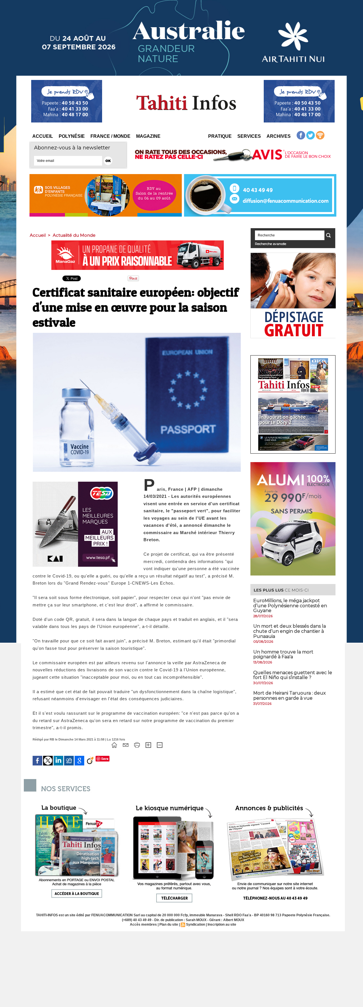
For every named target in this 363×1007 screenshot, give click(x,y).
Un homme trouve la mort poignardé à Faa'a (283, 654)
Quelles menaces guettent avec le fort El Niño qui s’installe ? (292, 675)
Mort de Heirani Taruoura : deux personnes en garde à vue (289, 695)
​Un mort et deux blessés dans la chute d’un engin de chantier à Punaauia (289, 631)
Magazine (148, 136)
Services (249, 136)
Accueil (42, 136)
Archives (279, 136)
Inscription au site (222, 924)
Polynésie (72, 136)
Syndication (195, 924)
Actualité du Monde (74, 235)
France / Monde (110, 136)
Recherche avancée (270, 244)
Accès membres (143, 924)
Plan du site (168, 924)
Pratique (220, 136)
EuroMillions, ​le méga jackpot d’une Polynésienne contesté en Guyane (290, 605)
